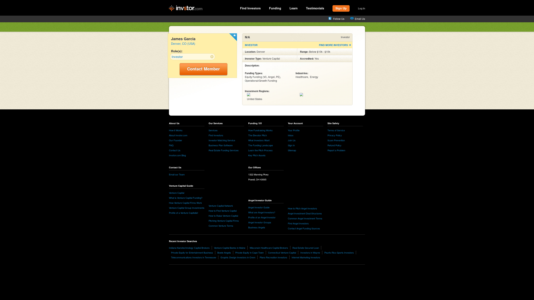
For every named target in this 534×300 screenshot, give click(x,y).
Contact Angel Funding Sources (304, 228)
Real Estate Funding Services (224, 150)
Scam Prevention (336, 140)
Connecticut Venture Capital (282, 252)
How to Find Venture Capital (223, 210)
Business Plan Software (221, 145)
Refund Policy (334, 145)
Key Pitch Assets (257, 155)
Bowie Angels (224, 252)
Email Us (360, 18)
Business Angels (256, 227)
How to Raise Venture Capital (223, 215)
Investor (177, 56)
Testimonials (315, 8)
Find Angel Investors (298, 223)
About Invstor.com (178, 135)
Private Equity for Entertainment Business (192, 252)
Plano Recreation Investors (273, 257)
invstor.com (185, 8)
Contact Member (203, 69)
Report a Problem (336, 150)
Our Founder (175, 140)
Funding (275, 8)
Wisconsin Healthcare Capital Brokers (269, 247)
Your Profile (294, 130)
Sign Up (341, 8)
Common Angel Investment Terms (305, 218)
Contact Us (174, 150)
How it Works (176, 130)
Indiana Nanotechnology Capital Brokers (189, 247)
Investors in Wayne (310, 252)
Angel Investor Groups (259, 222)
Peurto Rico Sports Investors (339, 252)
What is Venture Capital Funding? (185, 197)
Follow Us (338, 18)
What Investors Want (259, 140)
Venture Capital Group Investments (186, 207)
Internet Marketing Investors (306, 257)
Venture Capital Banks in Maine (229, 247)
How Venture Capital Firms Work (185, 202)
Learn (294, 8)
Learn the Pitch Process (260, 150)
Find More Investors (333, 45)
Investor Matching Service (222, 140)
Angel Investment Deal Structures (305, 213)
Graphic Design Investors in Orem (237, 257)
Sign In (291, 145)
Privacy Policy (334, 135)
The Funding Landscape (260, 145)
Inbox (290, 135)
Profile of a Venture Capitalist (183, 212)
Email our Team (177, 174)
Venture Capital (176, 192)
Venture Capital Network (221, 205)
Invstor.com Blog (177, 155)
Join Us (292, 140)
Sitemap (292, 150)
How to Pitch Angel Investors (302, 208)
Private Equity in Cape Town (249, 252)
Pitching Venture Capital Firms (224, 220)
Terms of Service (336, 130)
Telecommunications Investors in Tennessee (193, 257)
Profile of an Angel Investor (262, 217)
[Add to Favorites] (233, 37)
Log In (361, 8)
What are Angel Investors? (261, 212)
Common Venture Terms (221, 225)
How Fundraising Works (260, 130)
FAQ (171, 145)
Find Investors (250, 8)
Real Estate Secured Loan (305, 247)
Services (213, 130)
